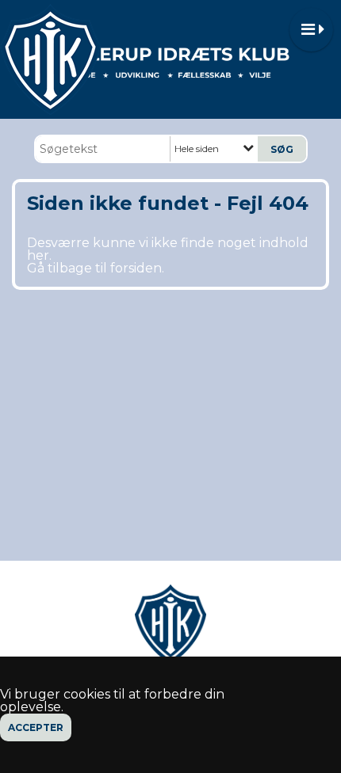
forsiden (136, 268)
